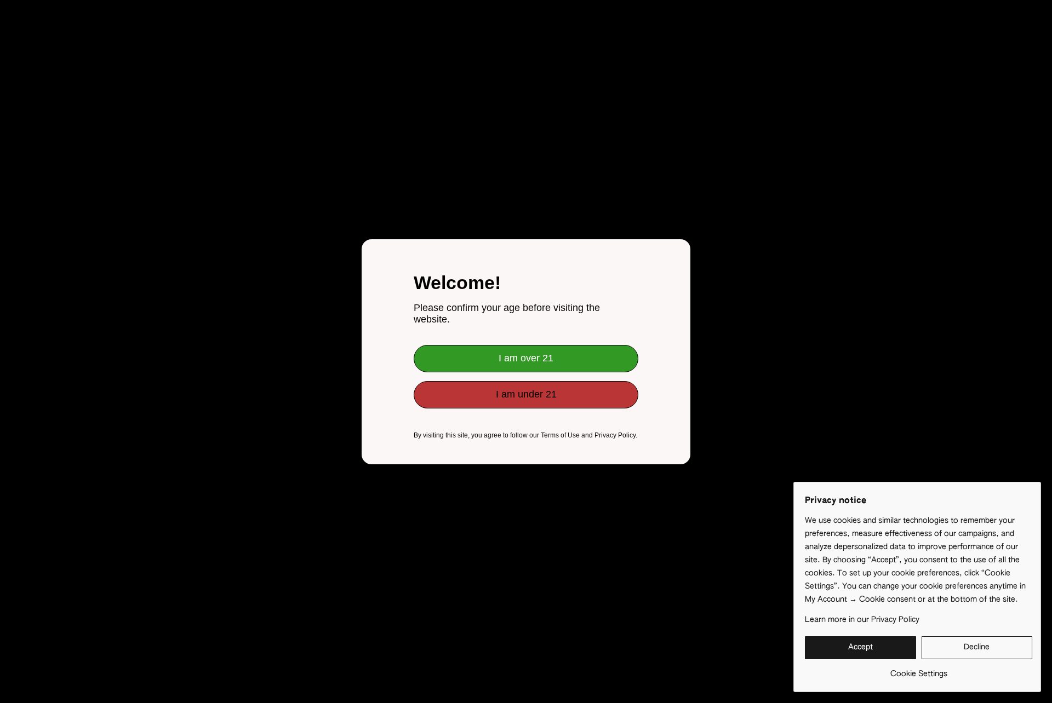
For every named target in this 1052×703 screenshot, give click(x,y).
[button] (860, 647)
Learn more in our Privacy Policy (862, 620)
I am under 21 (526, 394)
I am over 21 (526, 358)
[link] (918, 670)
